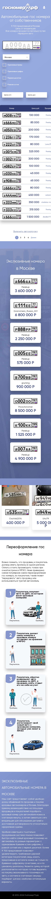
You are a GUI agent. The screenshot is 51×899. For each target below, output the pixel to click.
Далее (33, 237)
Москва (8, 57)
